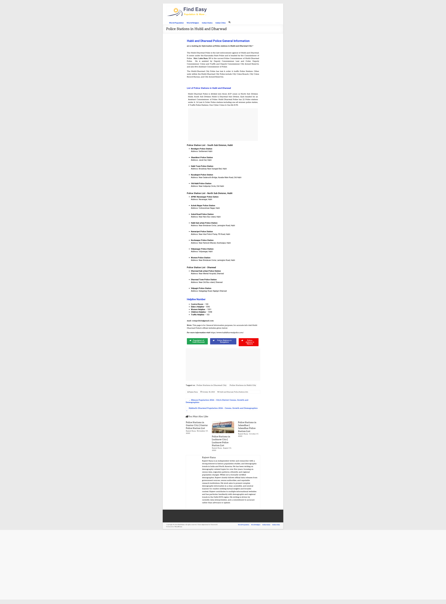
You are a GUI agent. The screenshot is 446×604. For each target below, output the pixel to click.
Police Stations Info (241, 392)
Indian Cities (220, 23)
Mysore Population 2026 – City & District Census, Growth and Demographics (217, 401)
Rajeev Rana (193, 392)
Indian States (207, 23)
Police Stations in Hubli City (243, 385)
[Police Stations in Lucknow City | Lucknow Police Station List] (223, 422)
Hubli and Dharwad (226, 392)
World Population (176, 23)
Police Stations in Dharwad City (211, 385)
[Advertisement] (223, 124)
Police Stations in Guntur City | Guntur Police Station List (197, 425)
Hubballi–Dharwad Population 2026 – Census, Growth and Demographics (222, 409)
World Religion (193, 23)
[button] (197, 341)
